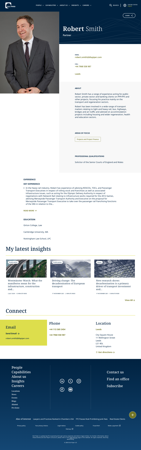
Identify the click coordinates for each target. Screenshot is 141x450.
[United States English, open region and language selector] (124, 5)
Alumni (15, 404)
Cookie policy (79, 426)
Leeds (77, 74)
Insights (75, 5)
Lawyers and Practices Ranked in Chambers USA (53, 419)
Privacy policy (21, 426)
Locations (16, 391)
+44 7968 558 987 (83, 66)
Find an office (118, 379)
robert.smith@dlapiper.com (88, 57)
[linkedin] (62, 381)
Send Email (11, 333)
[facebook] (62, 389)
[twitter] (70, 381)
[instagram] (79, 381)
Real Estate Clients (117, 419)
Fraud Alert (96, 426)
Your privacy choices (41, 426)
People (39, 5)
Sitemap (68, 429)
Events (14, 398)
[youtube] (70, 389)
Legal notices (62, 426)
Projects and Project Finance (88, 139)
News (14, 394)
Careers (86, 5)
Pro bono (15, 408)
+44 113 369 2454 (57, 329)
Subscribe (115, 386)
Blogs (14, 401)
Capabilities (50, 5)
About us (64, 5)
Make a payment (113, 426)
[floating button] (132, 414)
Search (116, 5)
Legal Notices (73, 437)
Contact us (115, 372)
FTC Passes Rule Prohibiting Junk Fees (92, 419)
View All (129, 300)
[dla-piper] (10, 5)
